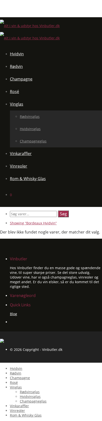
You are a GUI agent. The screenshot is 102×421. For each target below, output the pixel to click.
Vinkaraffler (21, 153)
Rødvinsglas (30, 116)
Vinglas (16, 104)
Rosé (14, 91)
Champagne (21, 79)
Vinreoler (18, 166)
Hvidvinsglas (30, 128)
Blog (13, 314)
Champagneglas (33, 141)
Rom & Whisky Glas (28, 178)
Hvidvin (17, 54)
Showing (33, 223)
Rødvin (16, 66)
